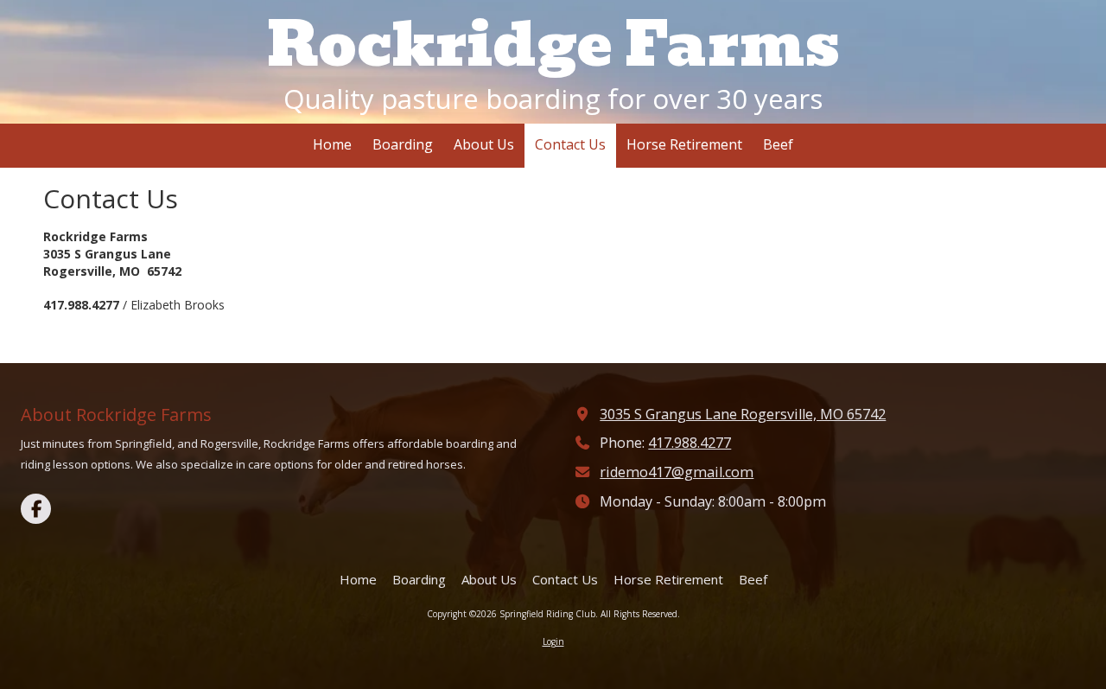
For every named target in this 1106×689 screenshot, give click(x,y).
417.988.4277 (689, 442)
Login (553, 641)
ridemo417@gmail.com (676, 472)
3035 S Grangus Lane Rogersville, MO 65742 (743, 414)
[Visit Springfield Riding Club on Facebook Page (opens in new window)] (36, 509)
